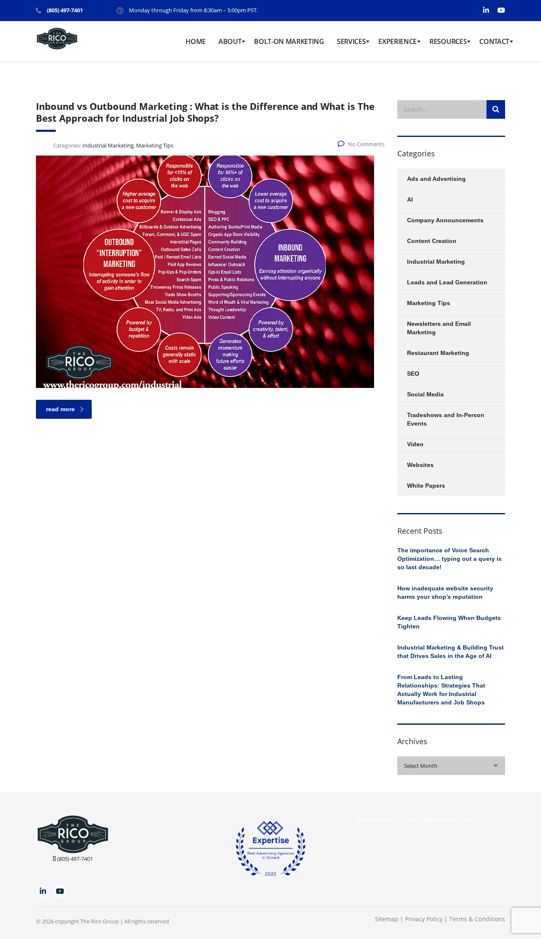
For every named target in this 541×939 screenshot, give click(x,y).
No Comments (366, 144)
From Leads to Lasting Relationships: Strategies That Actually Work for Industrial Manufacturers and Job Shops (441, 690)
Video (415, 444)
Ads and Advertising (436, 178)
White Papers (426, 485)
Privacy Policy (424, 919)
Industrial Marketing (436, 261)
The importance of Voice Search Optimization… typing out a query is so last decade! (449, 558)
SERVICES (351, 41)
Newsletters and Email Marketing (439, 328)
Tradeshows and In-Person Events (445, 419)
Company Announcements (445, 220)
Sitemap (386, 919)
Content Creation (431, 240)
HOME (196, 41)
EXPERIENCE (397, 41)
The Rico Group (99, 921)
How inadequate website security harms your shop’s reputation (445, 592)
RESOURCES (448, 41)
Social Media (425, 394)
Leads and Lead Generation (447, 282)
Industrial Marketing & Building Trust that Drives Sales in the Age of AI (450, 651)
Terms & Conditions (477, 919)
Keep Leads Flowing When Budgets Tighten (449, 622)
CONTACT (494, 41)
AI (410, 199)
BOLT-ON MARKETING (289, 41)
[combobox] (451, 765)
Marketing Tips (428, 303)
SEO (413, 373)
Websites (420, 464)
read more (60, 409)
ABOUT (230, 41)
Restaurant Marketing (438, 352)
